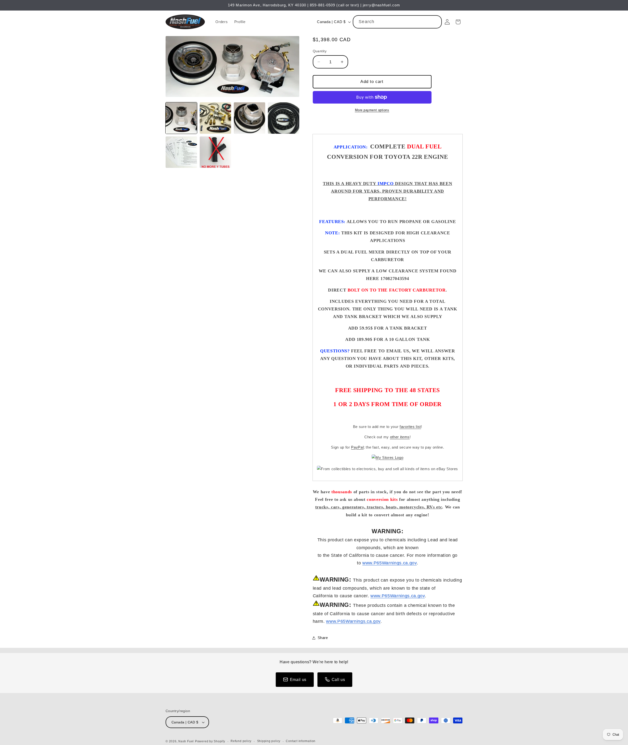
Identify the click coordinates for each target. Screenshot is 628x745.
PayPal (357, 447)
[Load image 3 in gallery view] (249, 118)
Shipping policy (269, 741)
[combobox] (397, 22)
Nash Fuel (186, 741)
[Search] (435, 21)
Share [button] (323, 638)
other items (400, 437)
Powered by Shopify (210, 741)
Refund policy (241, 741)
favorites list (410, 427)
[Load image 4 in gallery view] (283, 118)
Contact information (300, 741)
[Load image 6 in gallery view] (215, 152)
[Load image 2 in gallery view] (215, 118)
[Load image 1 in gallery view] (181, 118)
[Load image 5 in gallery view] (181, 152)
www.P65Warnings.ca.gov (389, 562)
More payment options (372, 110)
